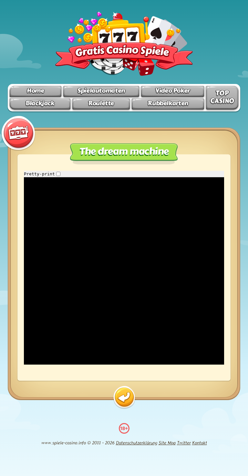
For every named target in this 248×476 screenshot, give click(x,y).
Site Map (167, 442)
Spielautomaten (101, 90)
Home (35, 90)
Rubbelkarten (168, 103)
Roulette (101, 103)
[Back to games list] (124, 397)
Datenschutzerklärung (136, 442)
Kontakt (199, 442)
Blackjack (40, 103)
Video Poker (172, 90)
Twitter (184, 442)
